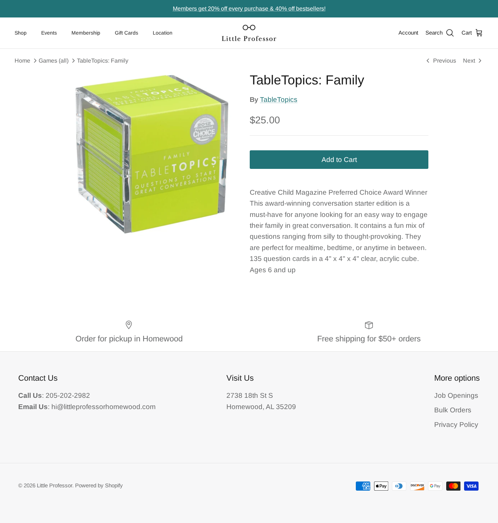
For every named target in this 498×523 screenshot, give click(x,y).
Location (162, 33)
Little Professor (54, 485)
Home (22, 61)
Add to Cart (339, 159)
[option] (152, 154)
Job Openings (456, 395)
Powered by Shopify (99, 485)
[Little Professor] (249, 33)
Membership (85, 33)
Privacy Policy (456, 424)
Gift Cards (126, 33)
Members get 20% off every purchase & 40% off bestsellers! (249, 8)
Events (49, 33)
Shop (21, 33)
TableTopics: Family (102, 61)
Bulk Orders (452, 410)
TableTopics (278, 99)
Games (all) (54, 61)
